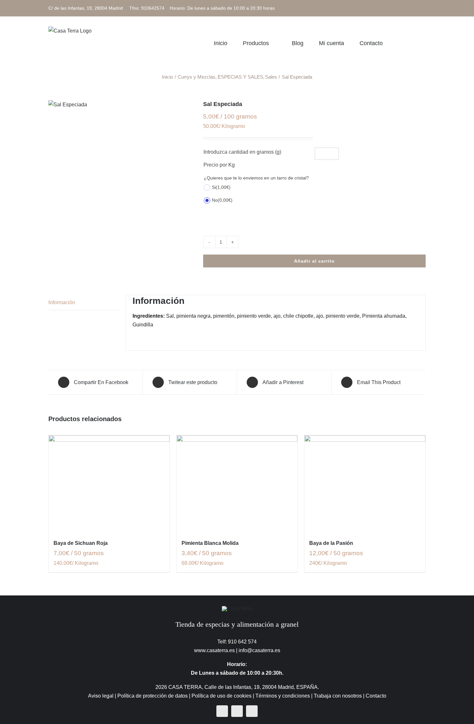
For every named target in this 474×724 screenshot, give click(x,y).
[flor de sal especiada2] (120, 104)
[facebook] (222, 711)
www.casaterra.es (214, 650)
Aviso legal (101, 696)
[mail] (252, 711)
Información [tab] (61, 302)
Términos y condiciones (282, 696)
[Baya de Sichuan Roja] (109, 483)
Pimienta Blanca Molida (210, 543)
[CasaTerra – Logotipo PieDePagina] (237, 608)
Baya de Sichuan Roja (81, 543)
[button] (423, 43)
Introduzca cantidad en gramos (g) (242, 152)
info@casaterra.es (259, 650)
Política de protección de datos (152, 696)
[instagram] (237, 711)
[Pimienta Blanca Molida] (237, 483)
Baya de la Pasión (331, 543)
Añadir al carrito (314, 261)
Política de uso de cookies (222, 696)
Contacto (376, 696)
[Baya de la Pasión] (364, 483)
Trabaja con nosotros (338, 696)
